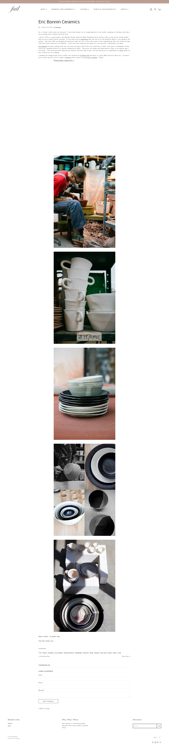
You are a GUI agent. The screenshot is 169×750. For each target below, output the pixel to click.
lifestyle (48, 641)
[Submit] (159, 726)
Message (41, 690)
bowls (45, 652)
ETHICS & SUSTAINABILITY (105, 9)
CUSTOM (83, 9)
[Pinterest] (158, 742)
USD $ (155, 737)
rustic (115, 652)
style (52, 641)
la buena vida (84, 55)
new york (103, 652)
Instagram (84, 39)
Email (41, 682)
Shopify (17, 738)
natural (96, 652)
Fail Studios (15, 736)
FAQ (9, 726)
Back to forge (45, 708)
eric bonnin (59, 652)
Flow (121, 50)
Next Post (125, 656)
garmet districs (69, 652)
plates (110, 652)
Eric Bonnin (43, 46)
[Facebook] (153, 742)
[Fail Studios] (14, 9)
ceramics (51, 652)
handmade (78, 652)
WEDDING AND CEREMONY (63, 9)
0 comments (57, 27)
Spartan (68, 57)
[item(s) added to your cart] (159, 9)
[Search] (155, 9)
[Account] (151, 9)
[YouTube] (160, 742)
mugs (91, 652)
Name (40, 675)
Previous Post (45, 656)
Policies (10, 723)
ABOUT (124, 9)
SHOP (43, 9)
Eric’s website (92, 57)
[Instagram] (155, 742)
